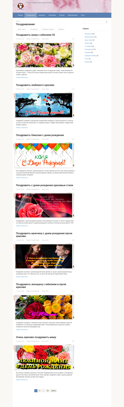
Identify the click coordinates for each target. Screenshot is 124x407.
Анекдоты (42, 15)
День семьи (21, 29)
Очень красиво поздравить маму (36, 337)
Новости (87, 43)
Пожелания (52, 15)
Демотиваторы (73, 15)
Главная (20, 15)
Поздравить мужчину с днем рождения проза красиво (44, 235)
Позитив (62, 15)
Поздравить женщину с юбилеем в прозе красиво (41, 285)
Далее (54, 390)
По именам (33, 29)
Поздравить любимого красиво (35, 85)
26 (48, 390)
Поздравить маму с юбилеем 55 (35, 34)
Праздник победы (48, 29)
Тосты (83, 15)
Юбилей (61, 29)
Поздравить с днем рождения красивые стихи (44, 185)
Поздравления (35, 38)
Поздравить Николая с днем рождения (40, 135)
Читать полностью (22, 77)
